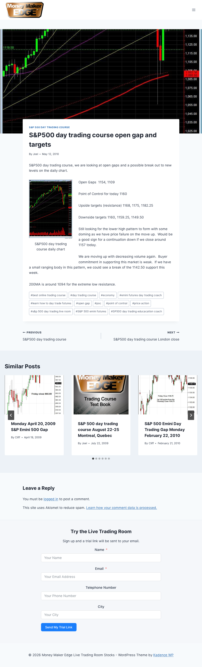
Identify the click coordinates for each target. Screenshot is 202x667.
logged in (51, 499)
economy (108, 295)
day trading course (83, 295)
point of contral (116, 303)
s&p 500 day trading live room (51, 311)
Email (99, 569)
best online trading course (48, 295)
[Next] (191, 415)
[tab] (93, 459)
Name (99, 550)
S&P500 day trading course (44, 336)
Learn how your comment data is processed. (121, 508)
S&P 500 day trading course (49, 127)
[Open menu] (193, 10)
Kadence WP (163, 655)
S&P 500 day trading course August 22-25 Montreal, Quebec (98, 429)
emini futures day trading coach (141, 295)
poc (98, 303)
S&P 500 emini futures (91, 311)
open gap (83, 303)
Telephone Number (101, 588)
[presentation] (34, 394)
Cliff (17, 437)
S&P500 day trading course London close (146, 336)
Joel (35, 154)
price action (140, 303)
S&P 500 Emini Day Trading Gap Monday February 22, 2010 (165, 429)
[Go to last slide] (11, 415)
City (101, 607)
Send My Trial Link (58, 627)
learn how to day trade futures (51, 303)
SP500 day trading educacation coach (136, 311)
